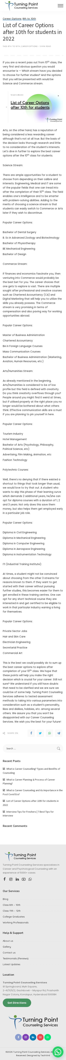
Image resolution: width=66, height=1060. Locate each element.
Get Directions (17, 1002)
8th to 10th (29, 18)
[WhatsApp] (49, 733)
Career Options (12, 18)
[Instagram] (11, 879)
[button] (57, 1051)
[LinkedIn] (17, 879)
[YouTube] (23, 879)
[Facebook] (31, 733)
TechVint (45, 1055)
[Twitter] (40, 733)
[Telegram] (58, 733)
